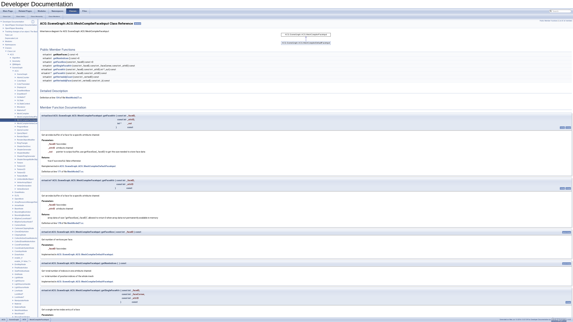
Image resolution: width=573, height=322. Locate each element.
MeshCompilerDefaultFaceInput (30, 117)
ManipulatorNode (22, 300)
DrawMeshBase (23, 91)
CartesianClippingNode (24, 228)
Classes (8, 48)
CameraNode (20, 225)
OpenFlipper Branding (14, 28)
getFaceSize (59, 62)
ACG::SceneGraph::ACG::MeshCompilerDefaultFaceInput (88, 166)
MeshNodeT (20, 314)
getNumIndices (60, 58)
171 (59, 171)
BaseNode (19, 209)
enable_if (18, 258)
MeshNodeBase (21, 310)
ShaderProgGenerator (26, 156)
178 (59, 223)
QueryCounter (23, 130)
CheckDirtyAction (22, 232)
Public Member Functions (548, 21)
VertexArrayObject (24, 182)
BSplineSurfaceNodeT (24, 222)
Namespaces (10, 45)
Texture (20, 163)
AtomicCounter (23, 77)
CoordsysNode (21, 251)
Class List (11, 51)
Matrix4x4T (21, 110)
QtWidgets (16, 64)
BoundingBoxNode (22, 215)
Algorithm (16, 58)
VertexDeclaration (24, 186)
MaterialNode (20, 307)
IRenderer (21, 107)
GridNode (19, 274)
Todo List (8, 35)
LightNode (19, 278)
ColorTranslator (23, 84)
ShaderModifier (23, 153)
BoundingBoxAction (23, 212)
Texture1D (21, 166)
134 (57, 97)
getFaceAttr (59, 69)
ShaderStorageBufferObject (28, 159)
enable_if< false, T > (23, 261)
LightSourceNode (22, 287)
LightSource (19, 281)
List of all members (565, 21)
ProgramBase (22, 127)
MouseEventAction (22, 317)
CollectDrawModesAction (25, 241)
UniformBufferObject (25, 179)
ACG (12, 55)
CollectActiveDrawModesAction (27, 238)
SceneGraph (17, 68)
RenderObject (22, 137)
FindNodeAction (21, 268)
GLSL (17, 196)
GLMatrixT (21, 97)
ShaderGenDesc (24, 146)
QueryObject (22, 133)
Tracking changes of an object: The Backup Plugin (25, 32)
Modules (8, 41)
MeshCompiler (23, 114)
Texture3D (21, 173)
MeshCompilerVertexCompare (29, 123)
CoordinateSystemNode (24, 248)
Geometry (16, 61)
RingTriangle (22, 143)
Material (18, 304)
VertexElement (23, 189)
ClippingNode (20, 235)
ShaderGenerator (24, 150)
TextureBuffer (22, 176)
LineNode (19, 291)
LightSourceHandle (22, 284)
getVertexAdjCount (63, 77)
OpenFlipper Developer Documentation (21, 25)
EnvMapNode (20, 264)
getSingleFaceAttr (62, 66)
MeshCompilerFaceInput (27, 120)
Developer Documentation (13, 22)
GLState (20, 100)
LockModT (19, 294)
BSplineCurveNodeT (23, 218)
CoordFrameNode (22, 245)
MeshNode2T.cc (74, 97)
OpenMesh (19, 199)
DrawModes (19, 192)
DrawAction (19, 255)
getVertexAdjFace (62, 80)
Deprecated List (11, 38)
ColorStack (21, 81)
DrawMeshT (22, 94)
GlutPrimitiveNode (22, 271)
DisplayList (21, 87)
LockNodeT (19, 297)
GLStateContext (23, 104)
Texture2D (21, 169)
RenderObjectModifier (26, 140)
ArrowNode (19, 205)
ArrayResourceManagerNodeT (27, 202)
